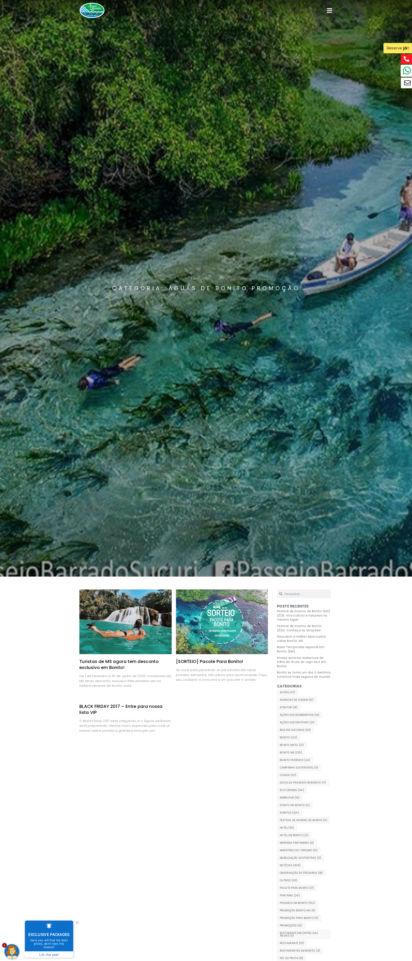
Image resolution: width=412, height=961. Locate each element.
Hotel (287, 827)
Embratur (290, 797)
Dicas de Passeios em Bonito (303, 782)
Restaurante (292, 943)
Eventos (289, 812)
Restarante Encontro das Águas (299, 934)
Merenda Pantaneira (297, 843)
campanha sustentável (299, 767)
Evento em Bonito (295, 805)
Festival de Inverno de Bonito (303, 820)
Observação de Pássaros (301, 873)
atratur (289, 707)
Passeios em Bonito (297, 903)
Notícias (290, 865)
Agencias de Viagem (297, 700)
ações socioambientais (299, 715)
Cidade (288, 775)
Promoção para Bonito (299, 918)
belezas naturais (295, 730)
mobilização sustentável (300, 858)
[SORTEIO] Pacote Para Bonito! (209, 661)
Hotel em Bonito (294, 835)
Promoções (291, 925)
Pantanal (290, 895)
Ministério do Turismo (299, 850)
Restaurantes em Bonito (300, 950)
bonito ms (291, 752)
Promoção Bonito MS (297, 910)
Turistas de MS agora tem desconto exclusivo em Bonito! (119, 664)
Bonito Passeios (295, 760)
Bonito (288, 737)
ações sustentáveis (297, 722)
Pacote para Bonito (297, 888)
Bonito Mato (292, 745)
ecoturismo (292, 790)
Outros (288, 880)
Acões (287, 692)
